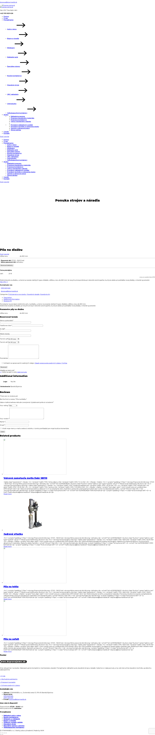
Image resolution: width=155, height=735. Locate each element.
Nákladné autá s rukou (12, 715)
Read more (8, 494)
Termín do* (4, 342)
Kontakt (7, 133)
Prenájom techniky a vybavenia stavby (25, 126)
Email (2, 425)
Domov (6, 16)
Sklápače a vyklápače (12, 719)
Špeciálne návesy (13, 66)
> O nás (2, 676)
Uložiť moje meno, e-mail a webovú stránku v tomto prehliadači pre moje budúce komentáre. (35, 428)
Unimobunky (11, 104)
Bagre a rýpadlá (10, 720)
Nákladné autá (12, 57)
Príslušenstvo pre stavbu (17, 294)
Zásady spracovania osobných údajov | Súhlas (51, 363)
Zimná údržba (16, 130)
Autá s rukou (12, 29)
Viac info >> (4, 282)
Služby (6, 115)
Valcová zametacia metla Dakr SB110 (25, 478)
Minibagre (11, 48)
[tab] (79, 297)
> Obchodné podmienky (8, 679)
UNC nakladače (12, 94)
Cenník (6, 132)
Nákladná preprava (18, 116)
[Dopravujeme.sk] (8, 5)
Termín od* (4, 339)
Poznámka (4, 358)
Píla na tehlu (11, 586)
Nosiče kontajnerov (14, 76)
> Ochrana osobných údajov (10, 685)
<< (1, 372)
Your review (5, 419)
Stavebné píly (45, 294)
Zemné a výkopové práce (20, 128)
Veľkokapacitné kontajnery (17, 113)
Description (8, 297)
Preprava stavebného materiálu (22, 118)
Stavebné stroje (13, 85)
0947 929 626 (8, 698)
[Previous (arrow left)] (0, 734)
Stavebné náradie (33, 294)
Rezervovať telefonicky (7, 265)
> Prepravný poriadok (7, 682)
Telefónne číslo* (6, 325)
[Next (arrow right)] (2, 734)
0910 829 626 (5, 288)
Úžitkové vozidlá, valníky (13, 722)
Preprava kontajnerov (19, 120)
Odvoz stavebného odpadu (21, 121)
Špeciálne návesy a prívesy (14, 726)
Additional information (12, 299)
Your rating (4, 405)
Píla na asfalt (11, 639)
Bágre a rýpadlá (13, 38)
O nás (6, 18)
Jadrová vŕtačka (13, 534)
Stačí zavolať (4, 136)
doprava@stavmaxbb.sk (8, 2)
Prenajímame (8, 20)
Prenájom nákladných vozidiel (22, 125)
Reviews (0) (8, 301)
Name (2, 422)
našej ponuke (22, 372)
